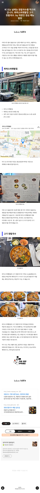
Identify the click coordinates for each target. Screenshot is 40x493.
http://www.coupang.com (11, 391)
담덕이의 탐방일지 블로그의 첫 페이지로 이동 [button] (20, 2)
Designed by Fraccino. (20, 488)
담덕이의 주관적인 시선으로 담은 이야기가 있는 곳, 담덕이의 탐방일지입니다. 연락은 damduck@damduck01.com (15, 450)
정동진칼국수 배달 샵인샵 (12, 408)
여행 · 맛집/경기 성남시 (24, 20)
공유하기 (20, 431)
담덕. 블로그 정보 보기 (37, 2)
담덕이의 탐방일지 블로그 (2, 488)
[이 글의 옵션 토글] (9, 423)
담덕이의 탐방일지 (8, 443)
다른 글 (29, 431)
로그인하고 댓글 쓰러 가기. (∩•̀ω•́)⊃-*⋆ (20, 435)
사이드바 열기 (2, 2)
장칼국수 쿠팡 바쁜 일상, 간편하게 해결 (16, 394)
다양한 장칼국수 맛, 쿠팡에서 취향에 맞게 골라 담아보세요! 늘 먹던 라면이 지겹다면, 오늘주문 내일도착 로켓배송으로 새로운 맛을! (17, 398)
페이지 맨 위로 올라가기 (37, 488)
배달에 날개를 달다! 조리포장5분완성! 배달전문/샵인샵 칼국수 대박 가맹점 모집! (14, 411)
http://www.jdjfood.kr (10, 405)
